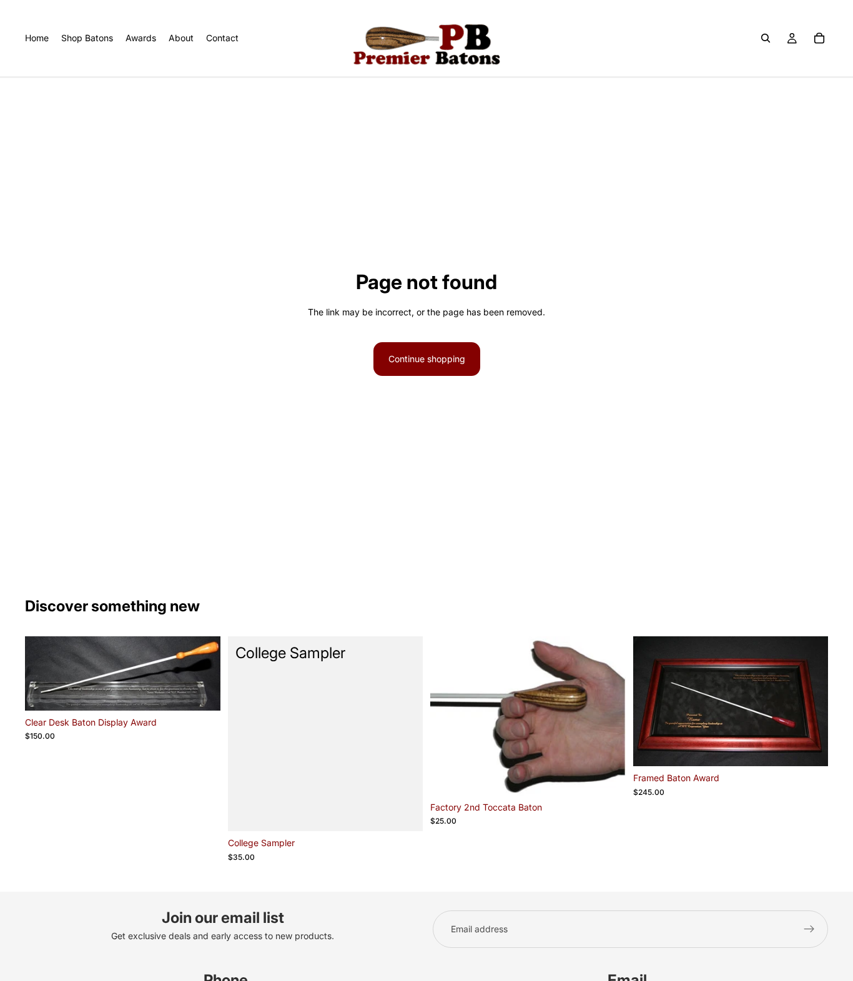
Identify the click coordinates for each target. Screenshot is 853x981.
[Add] (201, 691)
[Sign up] (809, 929)
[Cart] (819, 38)
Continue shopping (426, 358)
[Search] (765, 38)
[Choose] (606, 776)
